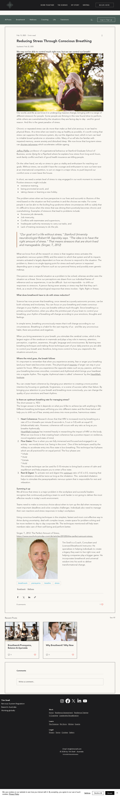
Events (77, 724)
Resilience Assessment (64, 713)
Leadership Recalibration (69, 715)
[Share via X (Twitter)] (23, 597)
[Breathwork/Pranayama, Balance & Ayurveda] (22, 631)
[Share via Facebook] (18, 597)
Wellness (33, 20)
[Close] (117, 793)
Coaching (44, 20)
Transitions (64, 20)
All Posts (8, 20)
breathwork (22, 583)
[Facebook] (68, 701)
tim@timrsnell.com (74, 749)
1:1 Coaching (53, 715)
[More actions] (102, 35)
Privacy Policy (14, 794)
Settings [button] (87, 793)
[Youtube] (85, 701)
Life (54, 20)
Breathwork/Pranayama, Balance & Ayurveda (20, 646)
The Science (54, 724)
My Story (63, 724)
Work (51, 710)
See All (112, 617)
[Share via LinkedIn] (29, 597)
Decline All (98, 793)
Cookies (65, 732)
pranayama (35, 583)
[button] (91, 20)
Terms (58, 732)
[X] (73, 701)
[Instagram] (62, 701)
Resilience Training (81, 713)
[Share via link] (35, 597)
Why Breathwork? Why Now (59, 645)
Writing (71, 724)
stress (57, 583)
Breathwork (20, 20)
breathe (47, 583)
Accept (109, 793)
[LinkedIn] (79, 701)
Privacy (51, 732)
